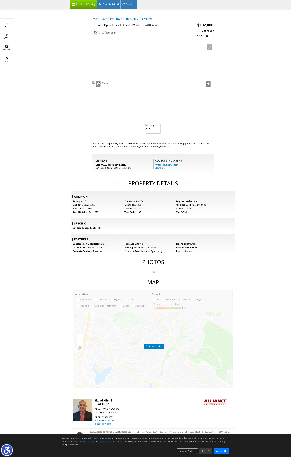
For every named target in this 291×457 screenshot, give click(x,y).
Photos (7, 49)
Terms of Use (104, 441)
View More (160, 167)
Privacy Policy (87, 441)
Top (7, 26)
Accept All (221, 451)
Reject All (206, 451)
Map (7, 61)
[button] (7, 450)
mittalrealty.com (103, 423)
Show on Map (155, 346)
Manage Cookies (187, 451)
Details (6, 38)
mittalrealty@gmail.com (166, 164)
